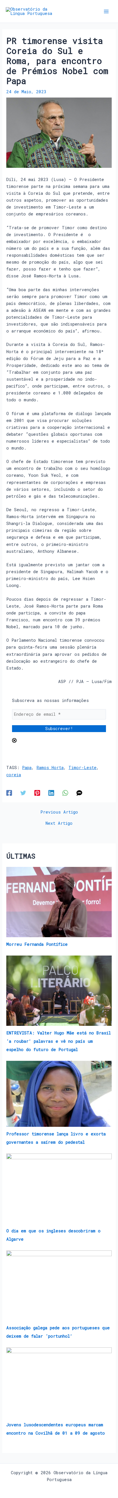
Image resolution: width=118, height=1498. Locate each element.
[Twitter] (23, 793)
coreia (13, 774)
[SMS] (79, 793)
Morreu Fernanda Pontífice (37, 944)
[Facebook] (9, 793)
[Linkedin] (51, 793)
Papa (27, 767)
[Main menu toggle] (106, 11)
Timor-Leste (82, 767)
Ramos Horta (50, 767)
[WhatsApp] (65, 793)
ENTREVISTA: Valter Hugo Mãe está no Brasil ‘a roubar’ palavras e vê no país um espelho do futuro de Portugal (58, 1041)
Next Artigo (59, 823)
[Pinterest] (37, 793)
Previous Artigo (59, 812)
